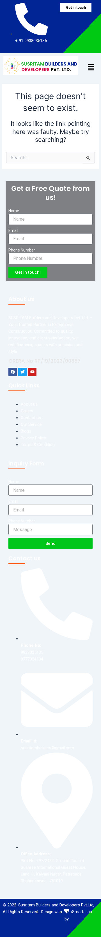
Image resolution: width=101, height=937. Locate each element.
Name (13, 211)
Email (13, 230)
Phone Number (21, 250)
